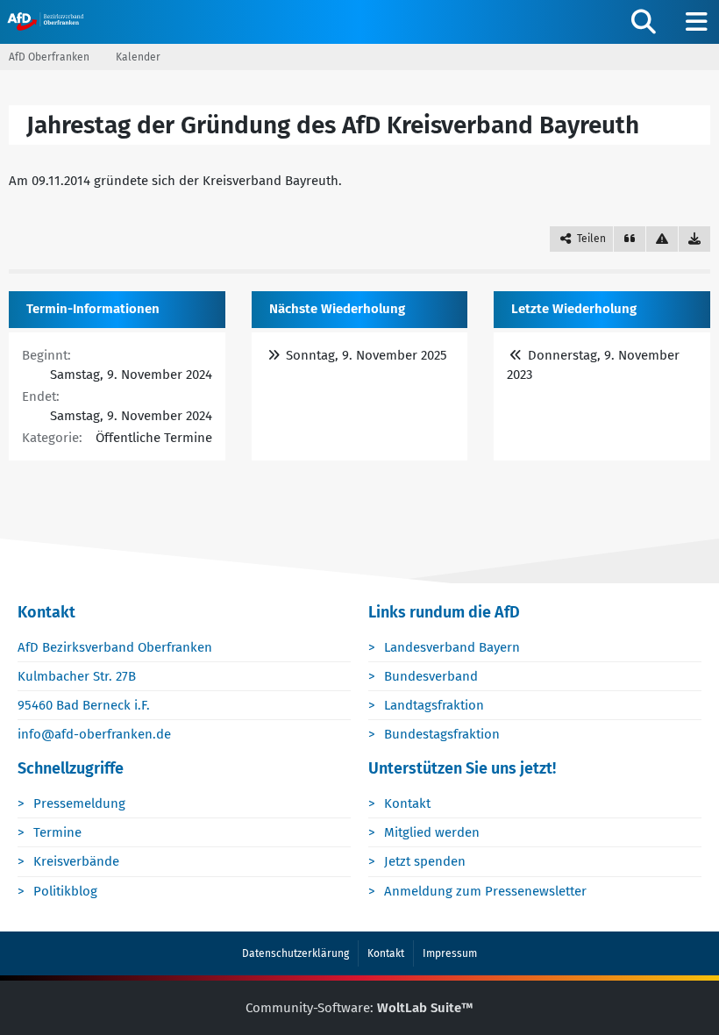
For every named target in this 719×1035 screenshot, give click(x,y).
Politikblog (65, 891)
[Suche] (643, 21)
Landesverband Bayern (452, 647)
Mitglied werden (432, 832)
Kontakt (407, 803)
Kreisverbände (76, 861)
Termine (57, 832)
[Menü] (696, 21)
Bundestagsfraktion (442, 734)
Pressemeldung (79, 803)
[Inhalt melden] (662, 239)
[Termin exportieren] (694, 239)
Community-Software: (359, 1008)
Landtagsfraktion (434, 705)
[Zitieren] (629, 239)
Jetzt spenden (425, 861)
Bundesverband (431, 676)
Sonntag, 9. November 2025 (366, 355)
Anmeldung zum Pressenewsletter (485, 891)
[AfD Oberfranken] (47, 21)
